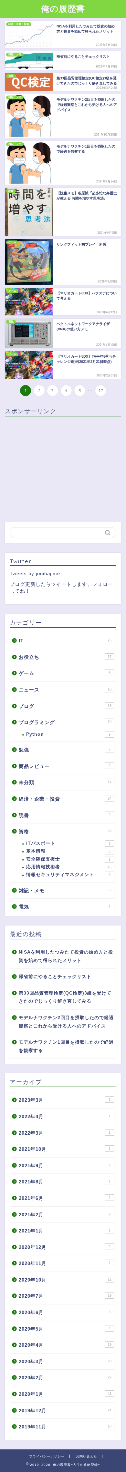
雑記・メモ (64, 890)
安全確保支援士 (68, 859)
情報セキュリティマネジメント (68, 874)
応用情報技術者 (68, 866)
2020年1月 (65, 1394)
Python (68, 734)
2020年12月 (64, 1247)
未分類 (65, 782)
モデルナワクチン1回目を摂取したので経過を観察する (66, 1046)
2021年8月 (64, 1181)
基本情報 (68, 851)
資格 (65, 831)
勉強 (64, 749)
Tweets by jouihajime (35, 573)
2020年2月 (65, 1377)
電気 (64, 906)
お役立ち (65, 657)
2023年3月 (64, 1100)
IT (65, 640)
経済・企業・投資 (65, 799)
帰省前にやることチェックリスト (55, 976)
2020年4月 (65, 1345)
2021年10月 (64, 1149)
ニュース (65, 689)
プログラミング (65, 722)
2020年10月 (65, 1280)
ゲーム (64, 673)
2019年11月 (65, 1426)
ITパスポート (68, 843)
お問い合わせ (86, 1456)
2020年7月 (65, 1296)
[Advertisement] (59, 466)
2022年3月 (64, 1133)
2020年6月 (64, 1312)
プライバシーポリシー (47, 1456)
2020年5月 (64, 1329)
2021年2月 (64, 1214)
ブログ (65, 706)
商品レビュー (64, 766)
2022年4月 (64, 1116)
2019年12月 (65, 1410)
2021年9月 (64, 1165)
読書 (64, 815)
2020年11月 (64, 1263)
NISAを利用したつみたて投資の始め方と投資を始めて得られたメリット (66, 956)
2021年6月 (64, 1198)
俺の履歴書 (63, 8)
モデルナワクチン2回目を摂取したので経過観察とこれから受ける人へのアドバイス (66, 1021)
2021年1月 (64, 1230)
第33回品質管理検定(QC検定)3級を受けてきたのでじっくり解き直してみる (65, 997)
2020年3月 (65, 1361)
